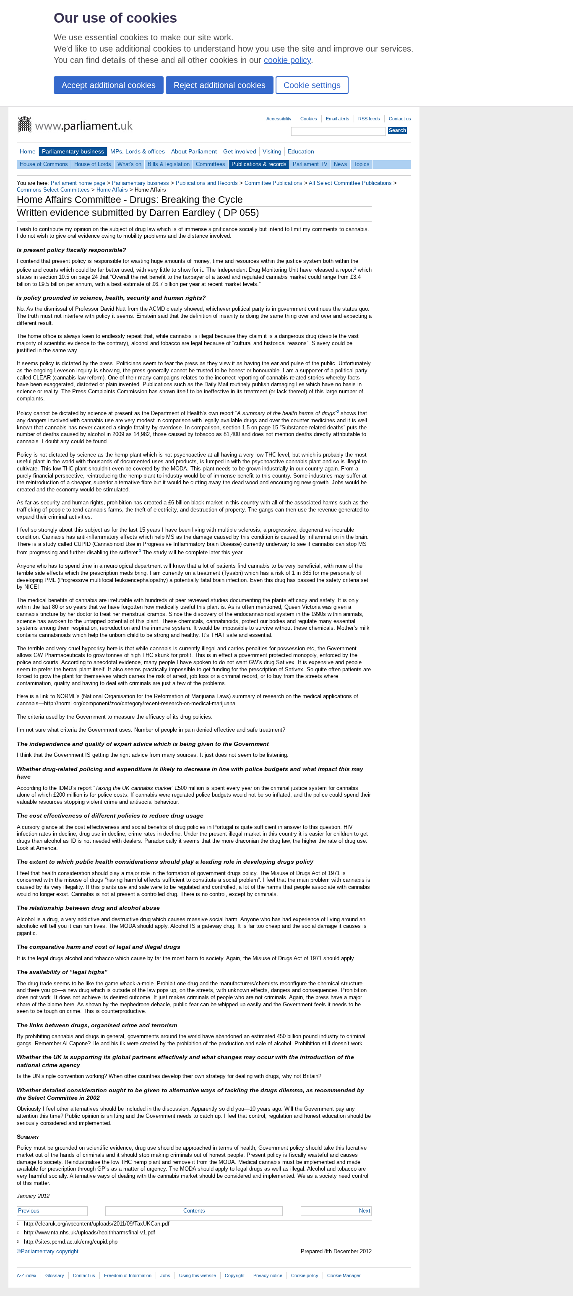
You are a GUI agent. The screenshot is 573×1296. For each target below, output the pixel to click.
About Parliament (194, 151)
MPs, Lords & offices (137, 151)
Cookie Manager (344, 1275)
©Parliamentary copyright (47, 1251)
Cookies (308, 118)
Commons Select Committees (53, 190)
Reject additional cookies (220, 85)
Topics (362, 164)
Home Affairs (112, 190)
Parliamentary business (73, 151)
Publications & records (259, 164)
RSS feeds (369, 118)
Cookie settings (312, 85)
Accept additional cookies (109, 85)
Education (301, 151)
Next (364, 1211)
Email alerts (337, 118)
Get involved (239, 151)
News (340, 164)
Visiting (272, 151)
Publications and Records (207, 183)
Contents (194, 1211)
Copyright (235, 1275)
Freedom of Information (127, 1275)
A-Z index (26, 1275)
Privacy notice (267, 1275)
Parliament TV (310, 164)
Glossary (54, 1275)
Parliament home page (78, 183)
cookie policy (287, 60)
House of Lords (92, 164)
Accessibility (279, 118)
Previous (28, 1211)
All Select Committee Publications (350, 183)
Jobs (165, 1275)
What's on (129, 164)
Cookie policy (304, 1275)
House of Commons (44, 164)
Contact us (400, 118)
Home (28, 151)
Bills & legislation (169, 164)
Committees (210, 164)
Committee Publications (273, 183)
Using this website (197, 1275)
